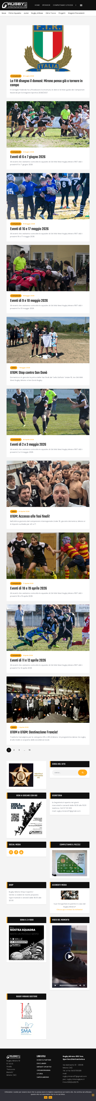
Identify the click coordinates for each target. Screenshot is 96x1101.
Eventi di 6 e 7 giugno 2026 (27, 157)
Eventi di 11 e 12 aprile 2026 (28, 661)
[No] (93, 1095)
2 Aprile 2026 (23, 727)
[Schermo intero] (84, 985)
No (50, 1097)
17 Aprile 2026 (28, 583)
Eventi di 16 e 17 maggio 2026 (29, 229)
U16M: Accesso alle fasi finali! (30, 517)
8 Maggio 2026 (28, 296)
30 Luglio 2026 (28, 76)
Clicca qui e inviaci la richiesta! (70, 909)
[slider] (68, 985)
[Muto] (80, 985)
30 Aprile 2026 (28, 439)
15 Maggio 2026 (29, 224)
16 (30, 749)
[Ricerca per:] (69, 772)
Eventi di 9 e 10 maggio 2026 (29, 301)
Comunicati (15, 76)
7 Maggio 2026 (24, 368)
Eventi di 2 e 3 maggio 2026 (28, 445)
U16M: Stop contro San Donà (28, 373)
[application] (69, 956)
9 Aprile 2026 (28, 655)
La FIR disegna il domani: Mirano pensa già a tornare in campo (46, 83)
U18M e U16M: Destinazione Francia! (34, 732)
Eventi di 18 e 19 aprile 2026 (28, 589)
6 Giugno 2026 (28, 152)
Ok (46, 1097)
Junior (13, 368)
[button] (81, 5)
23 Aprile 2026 (23, 511)
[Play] (55, 985)
